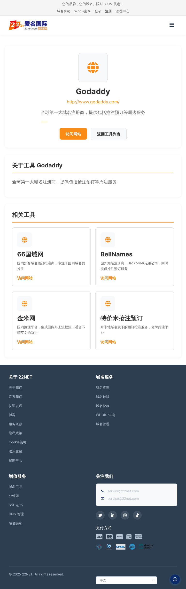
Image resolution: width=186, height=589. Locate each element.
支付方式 (103, 527)
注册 (108, 11)
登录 (97, 11)
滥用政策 (15, 451)
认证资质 (15, 406)
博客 (12, 415)
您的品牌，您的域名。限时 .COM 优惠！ (93, 4)
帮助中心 (15, 460)
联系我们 (15, 397)
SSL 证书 (16, 505)
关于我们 (15, 387)
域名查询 (102, 387)
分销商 (14, 496)
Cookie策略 (17, 442)
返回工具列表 (108, 134)
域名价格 (63, 11)
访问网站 (73, 133)
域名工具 (15, 487)
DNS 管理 (16, 514)
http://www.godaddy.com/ (93, 101)
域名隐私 (15, 523)
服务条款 (15, 424)
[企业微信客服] (175, 579)
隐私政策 (15, 433)
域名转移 (102, 397)
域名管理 (102, 424)
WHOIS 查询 (105, 415)
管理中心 (122, 11)
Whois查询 (82, 11)
